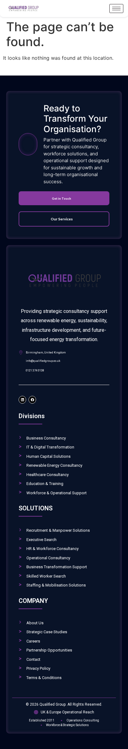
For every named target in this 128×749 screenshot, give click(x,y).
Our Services (62, 219)
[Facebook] (32, 399)
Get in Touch (61, 198)
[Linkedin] (22, 399)
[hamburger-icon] (116, 8)
